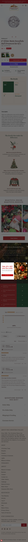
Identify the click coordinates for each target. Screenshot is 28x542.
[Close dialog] (26, 263)
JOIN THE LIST (7, 275)
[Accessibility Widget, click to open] (1, 540)
